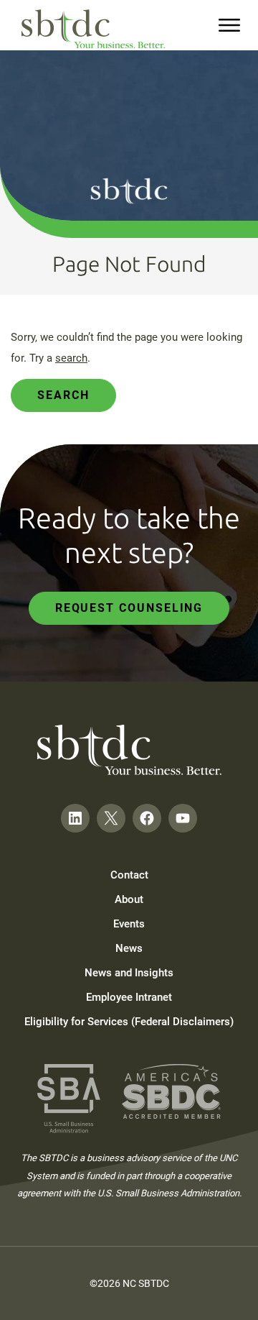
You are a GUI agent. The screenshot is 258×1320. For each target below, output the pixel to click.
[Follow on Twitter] (111, 818)
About (129, 899)
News (129, 948)
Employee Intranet (129, 997)
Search (63, 395)
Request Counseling (129, 608)
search (71, 358)
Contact (129, 874)
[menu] (229, 25)
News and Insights (129, 972)
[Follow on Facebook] (147, 818)
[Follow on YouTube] (182, 818)
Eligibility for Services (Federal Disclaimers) (129, 1021)
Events (129, 923)
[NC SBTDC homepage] (93, 29)
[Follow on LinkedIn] (75, 818)
